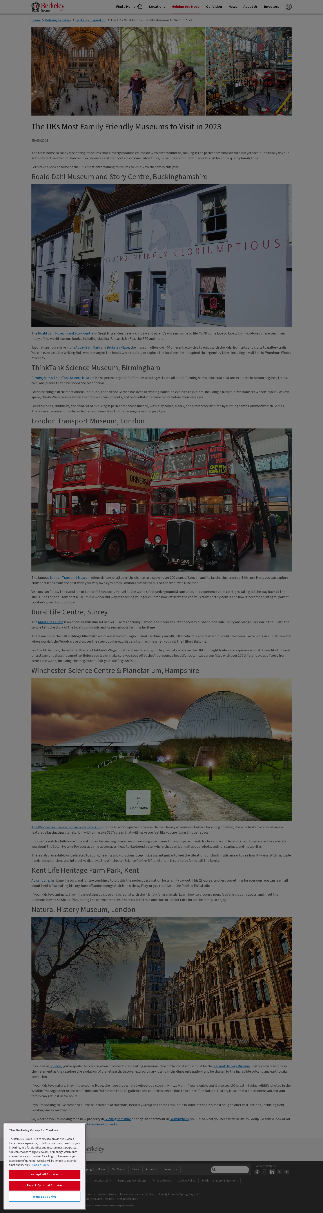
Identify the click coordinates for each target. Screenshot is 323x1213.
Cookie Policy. (41, 1165)
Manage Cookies (44, 1197)
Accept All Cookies (44, 1174)
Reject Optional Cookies (44, 1185)
